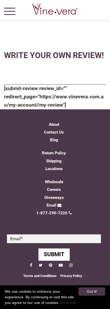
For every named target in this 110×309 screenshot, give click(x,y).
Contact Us (54, 132)
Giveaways (54, 197)
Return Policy (54, 153)
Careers (54, 189)
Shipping (54, 161)
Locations (54, 168)
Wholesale (54, 181)
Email (51, 205)
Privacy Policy (71, 276)
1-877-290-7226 (52, 213)
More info (68, 302)
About (54, 124)
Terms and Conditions (40, 276)
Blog (54, 140)
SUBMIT (54, 254)
